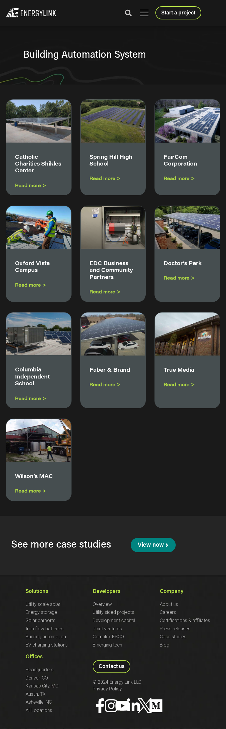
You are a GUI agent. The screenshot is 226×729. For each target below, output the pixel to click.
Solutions (37, 591)
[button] (144, 13)
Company (171, 591)
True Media (179, 370)
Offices (34, 657)
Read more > (30, 186)
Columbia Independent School (32, 377)
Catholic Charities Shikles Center (38, 164)
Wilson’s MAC (34, 477)
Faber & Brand (109, 370)
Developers (106, 591)
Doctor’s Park (183, 264)
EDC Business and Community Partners (111, 270)
